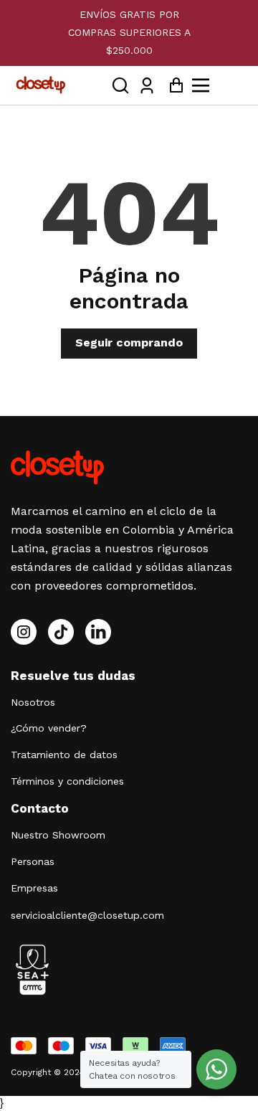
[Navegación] (217, 85)
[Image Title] (61, 632)
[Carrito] (172, 85)
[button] (120, 85)
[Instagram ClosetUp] (24, 632)
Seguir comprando (129, 342)
